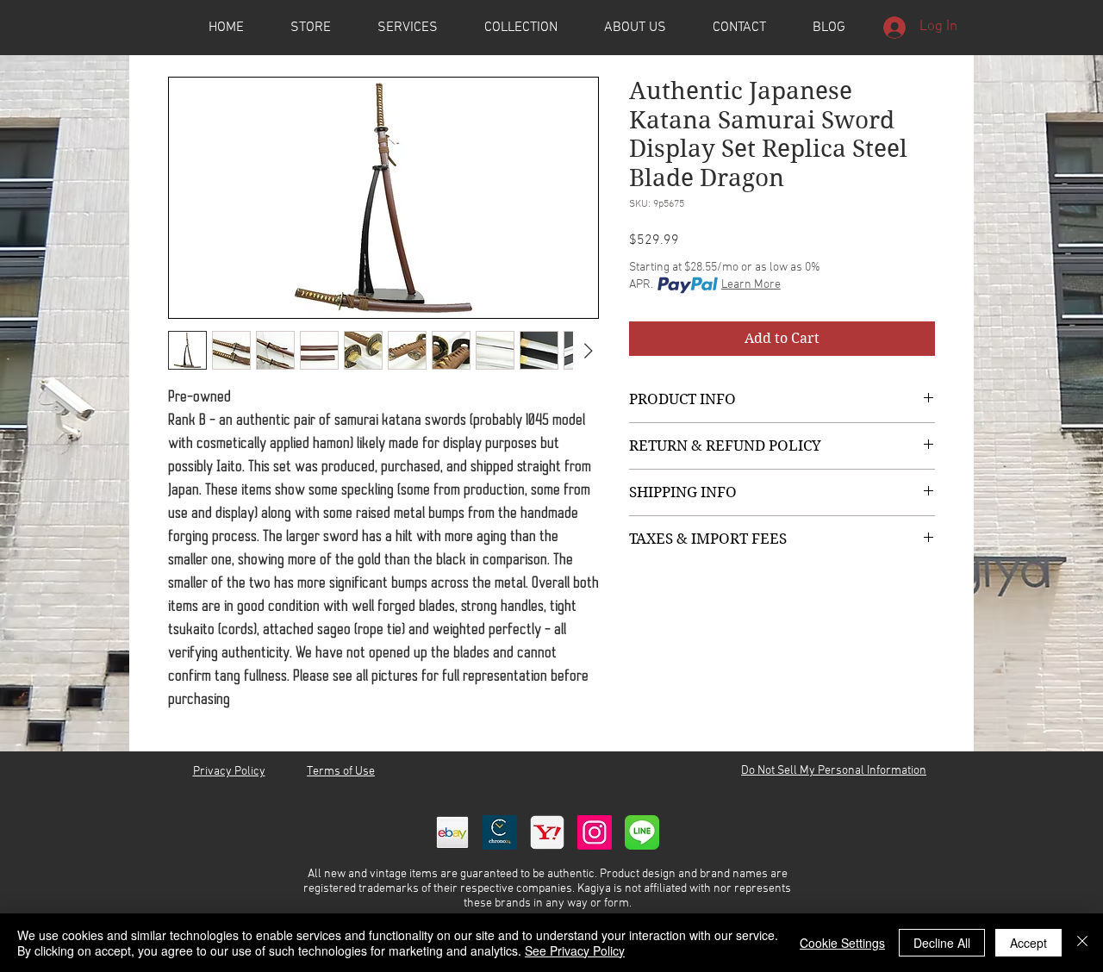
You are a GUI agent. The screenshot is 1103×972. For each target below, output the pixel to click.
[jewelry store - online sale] (642, 832)
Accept (1028, 942)
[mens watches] (500, 832)
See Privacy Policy (575, 950)
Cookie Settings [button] (842, 942)
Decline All (941, 942)
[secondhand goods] (547, 832)
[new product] (594, 832)
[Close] (1082, 942)
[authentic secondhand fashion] (452, 832)
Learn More (751, 284)
